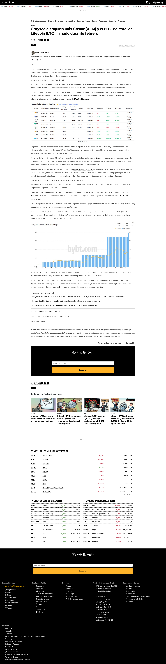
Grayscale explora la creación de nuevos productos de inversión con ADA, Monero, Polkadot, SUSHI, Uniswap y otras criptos (78, 297)
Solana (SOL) (103, 610)
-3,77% (119, 6)
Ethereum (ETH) (104, 599)
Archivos (121, 21)
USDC (33, 467)
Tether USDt (47, 455)
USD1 (33, 487)
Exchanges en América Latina (16, 639)
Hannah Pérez (43, 53)
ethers (38, 196)
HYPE (11, 6)
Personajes (130, 594)
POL (85, 514)
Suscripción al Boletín (134, 599)
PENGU (86, 534)
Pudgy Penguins (98, 534)
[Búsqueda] (7, 2)
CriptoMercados (39, 21)
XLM (126, 6)
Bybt (46, 311)
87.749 (33, 196)
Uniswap (46, 518)
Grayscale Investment (96, 69)
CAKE (33, 514)
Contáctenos (40, 586)
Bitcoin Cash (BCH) (105, 607)
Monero (45, 510)
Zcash (45, 479)
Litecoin (33, 25)
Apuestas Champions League (16, 586)
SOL (32, 471)
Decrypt (41, 311)
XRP (33, 475)
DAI (32, 542)
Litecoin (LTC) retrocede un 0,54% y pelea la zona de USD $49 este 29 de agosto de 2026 (122, 420)
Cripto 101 (9, 647)
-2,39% (100, 6)
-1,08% (153, 6)
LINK (93, 6)
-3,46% (54, 6)
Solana (45, 471)
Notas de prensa (72, 596)
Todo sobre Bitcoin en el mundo (138, 596)
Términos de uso (11, 657)
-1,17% (3, 6)
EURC (33, 538)
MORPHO (35, 522)
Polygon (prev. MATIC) (100, 514)
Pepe (94, 530)
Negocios (69, 591)
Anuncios (39, 589)
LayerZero (96, 522)
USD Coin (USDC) (104, 604)
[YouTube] (42, 40)
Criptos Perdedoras (97, 500)
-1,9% (35, 6)
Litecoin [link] (34, 60)
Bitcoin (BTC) (103, 597)
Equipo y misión (41, 601)
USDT (33, 455)
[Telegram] (45, 40)
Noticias (8, 592)
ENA (85, 518)
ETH (33, 463)
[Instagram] (39, 40)
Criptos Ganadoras (44, 500)
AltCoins (33, 413)
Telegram (40, 612)
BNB (33, 483)
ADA (108, 6)
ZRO (85, 522)
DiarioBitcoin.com (128, 495)
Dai (44, 542)
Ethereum (59, 21)
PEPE (85, 530)
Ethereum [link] (85, 99)
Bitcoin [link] (76, 99)
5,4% (71, 6)
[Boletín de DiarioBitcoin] (48, 40)
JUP (85, 526)
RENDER (86, 542)
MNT (33, 506)
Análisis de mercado (133, 586)
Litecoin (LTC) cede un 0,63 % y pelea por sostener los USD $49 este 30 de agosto (94, 420)
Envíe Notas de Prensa (44, 594)
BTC (32, 459)
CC (160, 6)
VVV (32, 530)
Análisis (71, 21)
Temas (94, 21)
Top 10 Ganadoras (104, 589)
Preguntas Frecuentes (13, 641)
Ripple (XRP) (102, 602)
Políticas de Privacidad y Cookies (17, 660)
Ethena (95, 518)
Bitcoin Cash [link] (109, 204)
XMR (62, 6)
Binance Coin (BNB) (105, 620)
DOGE (43, 6)
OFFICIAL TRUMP (99, 510)
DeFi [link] (61, 287)
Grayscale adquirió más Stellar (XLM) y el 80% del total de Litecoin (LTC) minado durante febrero (82, 31)
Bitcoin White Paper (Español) (16, 654)
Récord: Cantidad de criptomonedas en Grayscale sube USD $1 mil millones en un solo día (66, 301)
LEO (78, 6)
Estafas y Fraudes (12, 644)
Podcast (10, 608)
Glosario (8, 605)
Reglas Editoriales (42, 599)
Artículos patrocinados (74, 599)
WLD (85, 538)
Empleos (39, 604)
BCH (144, 6)
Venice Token (48, 530)
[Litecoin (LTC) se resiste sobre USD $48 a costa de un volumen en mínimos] (43, 405)
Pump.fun (95, 506)
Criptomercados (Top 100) (107, 586)
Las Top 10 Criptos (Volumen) (50, 450)
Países (68, 586)
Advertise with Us (42, 591)
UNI (32, 518)
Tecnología (70, 594)
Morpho (45, 522)
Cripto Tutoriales (11, 603)
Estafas (8, 595)
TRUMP (86, 510)
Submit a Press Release (45, 596)
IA (66, 21)
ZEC (26, 6)
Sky (44, 534)
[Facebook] (37, 40)
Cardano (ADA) (103, 612)
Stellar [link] (60, 56)
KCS (33, 526)
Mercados (69, 589)
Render (95, 542)
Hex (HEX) (102, 615)
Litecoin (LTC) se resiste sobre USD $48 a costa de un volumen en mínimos (43, 418)
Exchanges (9, 600)
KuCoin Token (48, 526)
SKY (33, 534)
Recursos (103, 21)
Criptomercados (13, 590)
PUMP (85, 506)
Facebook (41, 609)
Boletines (129, 601)
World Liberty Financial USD (53, 487)
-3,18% (19, 6)
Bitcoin (51, 21)
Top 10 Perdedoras (105, 591)
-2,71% (137, 6)
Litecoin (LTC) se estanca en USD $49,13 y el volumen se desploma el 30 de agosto (69, 420)
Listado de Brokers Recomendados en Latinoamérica (25, 636)
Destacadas (130, 591)
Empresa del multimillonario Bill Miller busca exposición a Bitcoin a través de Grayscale (64, 305)
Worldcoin (96, 538)
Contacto (112, 21)
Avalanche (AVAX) (104, 617)
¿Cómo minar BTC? (12, 652)
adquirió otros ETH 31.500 (118, 196)
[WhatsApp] (34, 40)
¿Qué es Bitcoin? (11, 649)
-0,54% (85, 6)
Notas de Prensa (83, 21)
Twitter (51, 311)
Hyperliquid (47, 491)
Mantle (45, 506)
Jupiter (95, 526)
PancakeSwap (48, 514)
